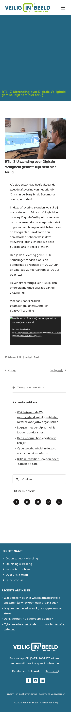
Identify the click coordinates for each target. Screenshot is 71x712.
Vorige (12, 370)
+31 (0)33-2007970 (37, 658)
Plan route (51, 671)
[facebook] (28, 680)
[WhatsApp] (48, 502)
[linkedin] (42, 680)
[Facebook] (16, 502)
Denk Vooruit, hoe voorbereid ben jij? (28, 618)
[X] (27, 502)
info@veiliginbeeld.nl (46, 663)
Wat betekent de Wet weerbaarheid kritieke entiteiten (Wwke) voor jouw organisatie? (37, 417)
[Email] (59, 502)
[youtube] (35, 680)
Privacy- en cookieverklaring (21, 694)
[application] (35, 330)
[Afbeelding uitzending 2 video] (35, 119)
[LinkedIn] (38, 502)
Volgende (57, 370)
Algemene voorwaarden (52, 694)
